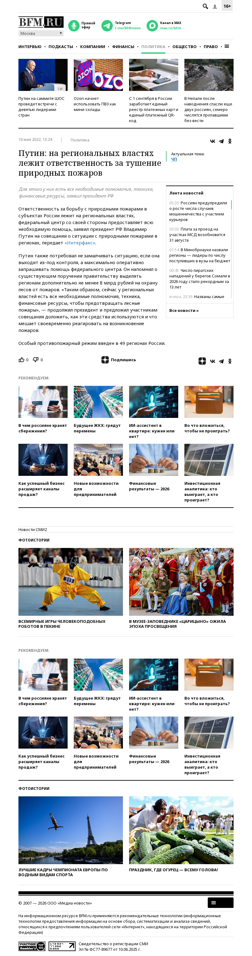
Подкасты (61, 46)
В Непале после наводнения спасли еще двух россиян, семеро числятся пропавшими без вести (208, 109)
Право (211, 46)
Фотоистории (33, 540)
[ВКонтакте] (212, 141)
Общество (184, 46)
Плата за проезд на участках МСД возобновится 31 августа (197, 234)
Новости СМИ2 (32, 529)
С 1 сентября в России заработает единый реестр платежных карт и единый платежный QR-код (153, 109)
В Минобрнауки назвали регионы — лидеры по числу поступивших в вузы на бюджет (199, 255)
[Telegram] (221, 141)
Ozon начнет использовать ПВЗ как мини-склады (95, 104)
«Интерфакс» (80, 242)
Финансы (123, 46)
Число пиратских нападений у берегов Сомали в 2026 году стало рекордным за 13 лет (199, 279)
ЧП (174, 159)
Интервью (29, 46)
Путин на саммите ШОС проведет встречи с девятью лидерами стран (41, 107)
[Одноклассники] (230, 141)
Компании (92, 46)
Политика (153, 46)
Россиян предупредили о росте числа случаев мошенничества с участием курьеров (198, 211)
